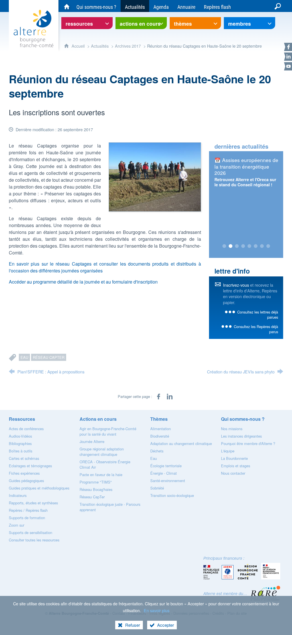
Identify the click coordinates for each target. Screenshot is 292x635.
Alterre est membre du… (225, 593)
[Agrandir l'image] (155, 176)
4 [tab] (243, 246)
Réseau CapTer (48, 357)
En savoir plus (156, 610)
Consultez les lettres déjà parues (257, 314)
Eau (24, 357)
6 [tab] (255, 246)
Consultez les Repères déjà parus (256, 329)
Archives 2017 (128, 46)
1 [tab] (224, 246)
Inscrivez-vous (236, 285)
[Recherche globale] (277, 6)
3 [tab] (237, 246)
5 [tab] (249, 246)
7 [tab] (262, 246)
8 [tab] (268, 246)
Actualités (100, 46)
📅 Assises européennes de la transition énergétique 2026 (246, 166)
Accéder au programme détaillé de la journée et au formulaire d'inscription (83, 281)
